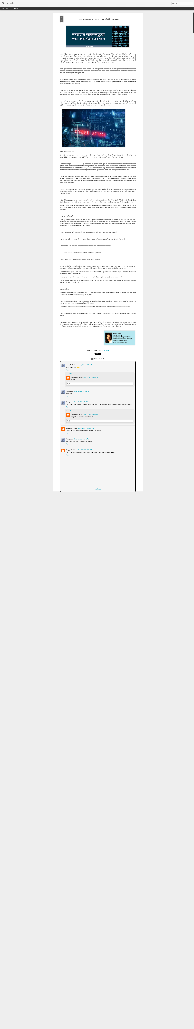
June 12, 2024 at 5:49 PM (81, 402)
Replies (70, 373)
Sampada (106, 350)
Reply (67, 370)
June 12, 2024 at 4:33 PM (81, 391)
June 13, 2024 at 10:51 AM (85, 428)
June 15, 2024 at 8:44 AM (90, 414)
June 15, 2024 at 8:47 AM (85, 449)
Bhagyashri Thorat (76, 377)
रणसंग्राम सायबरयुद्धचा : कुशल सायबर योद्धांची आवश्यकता (98, 19)
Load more (98, 489)
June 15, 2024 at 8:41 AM (90, 377)
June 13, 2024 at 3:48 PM (81, 439)
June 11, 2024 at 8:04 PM (83, 365)
